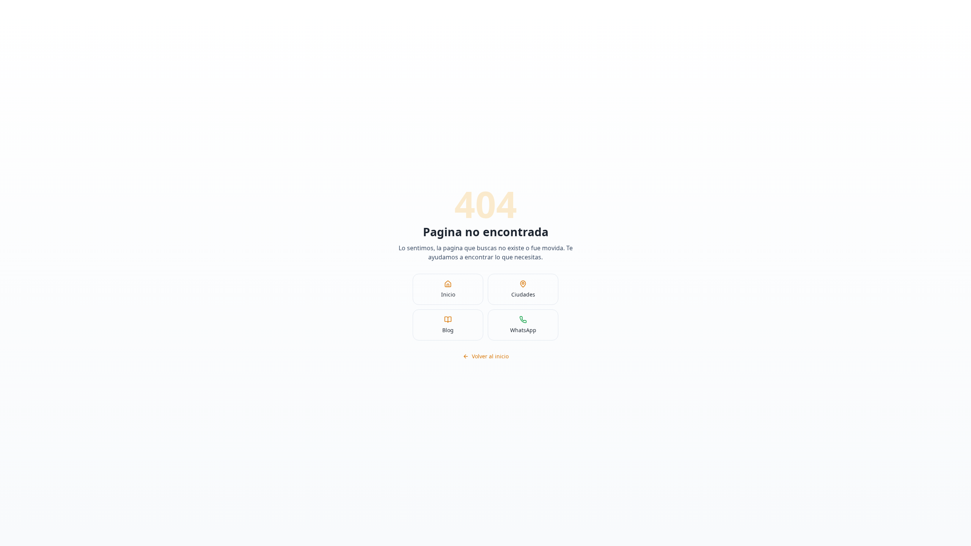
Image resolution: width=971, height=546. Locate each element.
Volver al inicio (490, 356)
